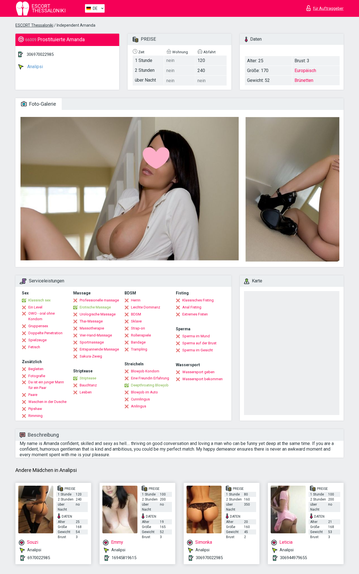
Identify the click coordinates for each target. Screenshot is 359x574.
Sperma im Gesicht (197, 350)
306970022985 (40, 54)
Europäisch (305, 70)
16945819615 (124, 557)
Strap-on (138, 328)
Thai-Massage (91, 321)
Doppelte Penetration (45, 333)
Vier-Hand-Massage (96, 335)
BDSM (136, 314)
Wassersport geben (198, 372)
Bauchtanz (88, 385)
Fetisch (34, 347)
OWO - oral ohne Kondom (41, 316)
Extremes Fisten (195, 314)
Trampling (139, 349)
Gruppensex (38, 326)
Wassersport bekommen (202, 379)
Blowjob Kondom (145, 371)
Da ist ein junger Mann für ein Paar (46, 385)
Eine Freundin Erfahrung (150, 378)
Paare (32, 395)
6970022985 (38, 557)
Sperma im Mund (196, 336)
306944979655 (293, 557)
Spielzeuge (37, 340)
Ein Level (35, 307)
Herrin (136, 300)
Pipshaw (35, 409)
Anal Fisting (191, 307)
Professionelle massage (99, 300)
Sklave (136, 321)
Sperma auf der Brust (199, 343)
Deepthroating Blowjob (150, 385)
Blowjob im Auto (144, 392)
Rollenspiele (141, 335)
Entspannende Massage (99, 349)
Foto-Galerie (42, 104)
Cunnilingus (140, 399)
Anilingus (138, 406)
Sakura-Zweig (91, 356)
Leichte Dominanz (145, 307)
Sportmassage (92, 342)
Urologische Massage (98, 314)
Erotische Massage (95, 307)
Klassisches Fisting (198, 300)
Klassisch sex (39, 300)
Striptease (88, 378)
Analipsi (34, 66)
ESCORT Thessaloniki (34, 25)
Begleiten (35, 369)
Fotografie (36, 376)
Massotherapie (92, 328)
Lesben (86, 392)
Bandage (138, 342)
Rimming (35, 416)
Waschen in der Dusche (47, 402)
